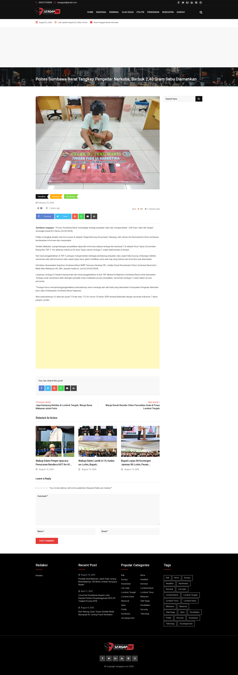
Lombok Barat (146, 588)
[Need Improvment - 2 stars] (38, 488)
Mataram (144, 596)
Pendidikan (153, 12)
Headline (42, 196)
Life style (125, 588)
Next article (153, 402)
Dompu (124, 579)
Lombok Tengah (128, 592)
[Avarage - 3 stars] (41, 488)
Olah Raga (128, 12)
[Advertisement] (119, 46)
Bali (122, 575)
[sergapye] (41, 208)
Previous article (44, 402)
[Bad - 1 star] (36, 488)
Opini (123, 605)
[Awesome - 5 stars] (46, 488)
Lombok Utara (127, 596)
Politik (140, 12)
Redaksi (39, 575)
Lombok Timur (147, 592)
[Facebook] (42, 388)
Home (90, 12)
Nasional (101, 12)
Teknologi (144, 613)
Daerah (181, 12)
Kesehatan (168, 12)
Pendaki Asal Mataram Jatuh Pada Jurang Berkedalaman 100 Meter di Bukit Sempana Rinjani (97, 582)
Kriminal (114, 12)
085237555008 (45, 2)
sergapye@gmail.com (67, 2)
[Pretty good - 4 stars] (44, 488)
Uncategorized (127, 618)
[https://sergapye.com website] (38, 208)
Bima (142, 575)
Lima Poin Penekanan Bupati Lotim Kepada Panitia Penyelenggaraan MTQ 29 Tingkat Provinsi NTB (96, 598)
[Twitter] (48, 388)
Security (144, 609)
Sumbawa (70, 196)
